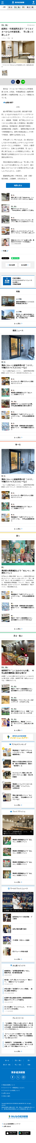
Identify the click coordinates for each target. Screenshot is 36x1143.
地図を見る (18, 185)
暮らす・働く (30, 7)
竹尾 (4, 251)
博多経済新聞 (18, 2)
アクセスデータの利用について (11, 1090)
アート (4, 38)
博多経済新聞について (9, 1085)
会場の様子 (9, 102)
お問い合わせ (6, 1093)
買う (23, 7)
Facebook (12, 1077)
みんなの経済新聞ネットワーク (18, 1116)
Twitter (18, 1077)
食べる (10, 7)
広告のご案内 (6, 1096)
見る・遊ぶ (17, 7)
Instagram (23, 1077)
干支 (9, 38)
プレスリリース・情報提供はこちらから (13, 1087)
